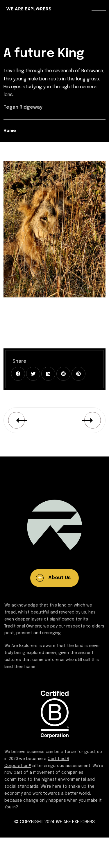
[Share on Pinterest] (78, 374)
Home (9, 131)
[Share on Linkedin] (48, 374)
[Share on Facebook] (18, 374)
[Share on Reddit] (63, 374)
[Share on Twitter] (33, 374)
